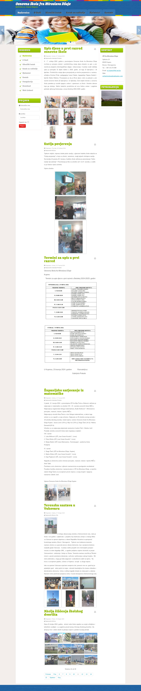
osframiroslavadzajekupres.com (112, 76)
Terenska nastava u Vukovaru (59, 507)
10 (74, 674)
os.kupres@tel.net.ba (114, 70)
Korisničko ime (25, 105)
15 (46, 677)
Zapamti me (23, 122)
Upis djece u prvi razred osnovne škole (63, 50)
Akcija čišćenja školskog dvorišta (63, 613)
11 (78, 674)
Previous (2, 30)
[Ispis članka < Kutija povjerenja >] (95, 145)
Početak (48, 674)
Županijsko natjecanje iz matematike (64, 392)
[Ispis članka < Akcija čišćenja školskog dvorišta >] (95, 612)
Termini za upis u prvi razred (61, 259)
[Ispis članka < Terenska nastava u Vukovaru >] (95, 506)
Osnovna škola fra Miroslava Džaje (42, 4)
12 (82, 674)
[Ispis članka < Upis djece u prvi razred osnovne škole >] (95, 49)
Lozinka (22, 114)
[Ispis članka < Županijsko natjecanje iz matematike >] (95, 391)
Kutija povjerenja (58, 144)
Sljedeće (52, 677)
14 (91, 674)
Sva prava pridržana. (46, 687)
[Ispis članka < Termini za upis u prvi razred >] (95, 259)
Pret (55, 674)
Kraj (59, 677)
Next (139, 30)
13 (86, 674)
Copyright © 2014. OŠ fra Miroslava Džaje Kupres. (28, 687)
